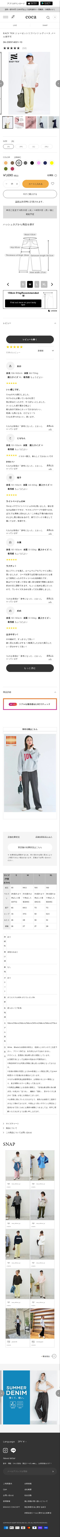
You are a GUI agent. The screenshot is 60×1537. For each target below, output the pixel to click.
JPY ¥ (21, 1441)
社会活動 (28, 1495)
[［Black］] (32, 163)
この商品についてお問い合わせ (19, 1132)
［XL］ (46, 147)
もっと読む (30, 668)
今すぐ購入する (30, 194)
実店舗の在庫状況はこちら (30, 847)
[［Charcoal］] (25, 163)
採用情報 (6, 1501)
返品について (11, 1128)
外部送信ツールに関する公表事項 (37, 1513)
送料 (17, 201)
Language (9, 1441)
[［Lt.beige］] (5, 163)
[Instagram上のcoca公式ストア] (5, 1452)
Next (58, 1393)
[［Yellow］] (51, 163)
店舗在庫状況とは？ (44, 837)
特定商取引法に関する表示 (35, 1507)
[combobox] (30, 284)
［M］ (21, 147)
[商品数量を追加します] (6, 184)
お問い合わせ (8, 1495)
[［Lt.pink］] (38, 163)
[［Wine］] (12, 168)
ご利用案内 (7, 1484)
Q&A (5, 1489)
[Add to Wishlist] (53, 184)
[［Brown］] (12, 163)
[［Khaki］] (5, 168)
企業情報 (28, 1484)
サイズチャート (12, 1123)
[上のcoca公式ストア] (13, 1452)
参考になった (50, 427)
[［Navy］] (45, 163)
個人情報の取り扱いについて (36, 1501)
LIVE (15, 25)
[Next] (58, 83)
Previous (2, 1393)
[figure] (8, 284)
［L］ (34, 147)
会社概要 (28, 1489)
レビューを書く (30, 339)
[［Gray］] (19, 163)
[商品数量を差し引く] (17, 184)
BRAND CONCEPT (11, 1507)
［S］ (8, 147)
